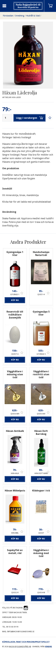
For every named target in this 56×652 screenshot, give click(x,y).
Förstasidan (8, 15)
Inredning (19, 15)
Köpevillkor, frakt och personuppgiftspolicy (25, 642)
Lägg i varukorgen (26, 117)
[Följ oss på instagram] (25, 608)
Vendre (48, 647)
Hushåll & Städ (33, 15)
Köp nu (15, 300)
